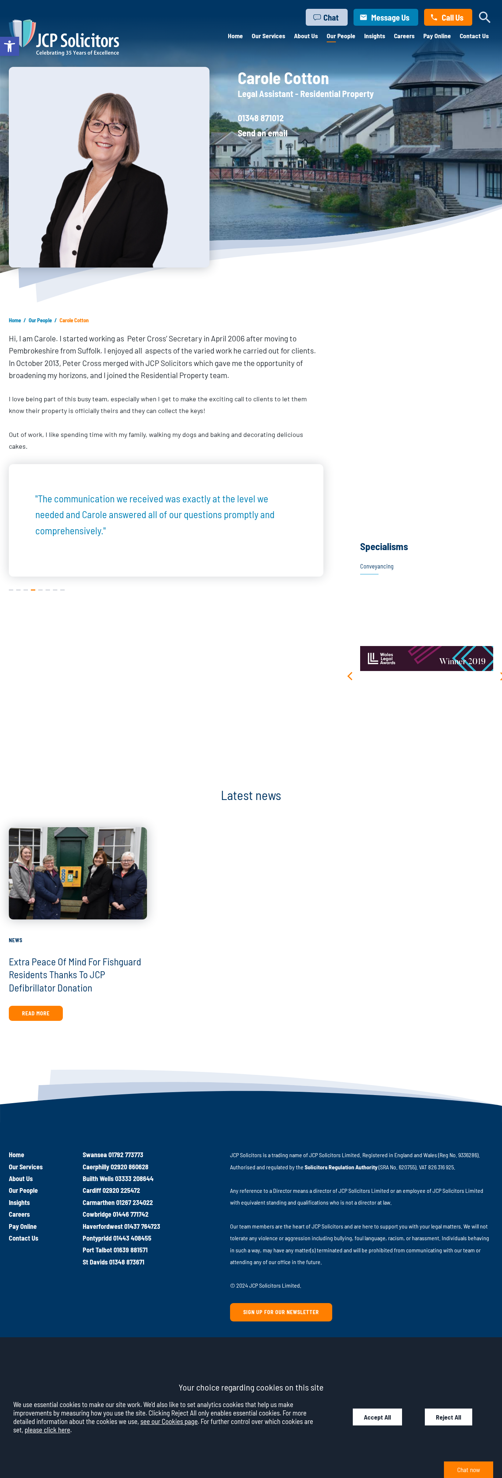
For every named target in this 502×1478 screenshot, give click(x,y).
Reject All (448, 1417)
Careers (404, 36)
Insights (374, 36)
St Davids (95, 1262)
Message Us (390, 17)
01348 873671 (126, 1262)
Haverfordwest (103, 1226)
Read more (36, 1013)
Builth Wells (98, 1178)
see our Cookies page (169, 1421)
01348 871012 (261, 117)
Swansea (95, 1155)
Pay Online (437, 36)
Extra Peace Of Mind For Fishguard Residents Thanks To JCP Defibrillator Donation (75, 974)
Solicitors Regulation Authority (341, 1166)
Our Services (268, 36)
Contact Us (474, 36)
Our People (341, 36)
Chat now (468, 1470)
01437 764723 (142, 1226)
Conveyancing (377, 566)
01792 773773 (125, 1155)
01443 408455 (132, 1238)
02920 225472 (121, 1190)
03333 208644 (134, 1178)
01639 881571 (131, 1250)
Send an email (262, 133)
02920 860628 (129, 1167)
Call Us (452, 17)
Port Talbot (97, 1250)
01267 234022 (134, 1202)
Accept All (377, 1417)
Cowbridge (97, 1214)
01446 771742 (130, 1214)
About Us (306, 36)
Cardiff (92, 1190)
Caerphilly (96, 1167)
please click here (47, 1429)
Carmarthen (99, 1202)
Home (235, 36)
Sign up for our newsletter (281, 1312)
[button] (9, 46)
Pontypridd (97, 1238)
